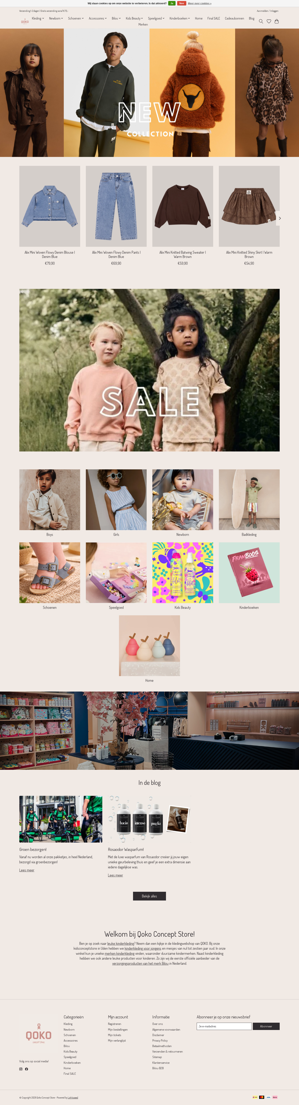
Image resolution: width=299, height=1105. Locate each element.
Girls (116, 534)
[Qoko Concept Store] (25, 21)
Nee (181, 3)
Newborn (183, 534)
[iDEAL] (255, 1098)
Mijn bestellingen (118, 1029)
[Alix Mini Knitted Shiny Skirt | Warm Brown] (249, 206)
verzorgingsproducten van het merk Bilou (140, 963)
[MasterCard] (261, 1098)
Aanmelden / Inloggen (267, 10)
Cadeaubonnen (234, 18)
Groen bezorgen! (32, 849)
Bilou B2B (158, 1068)
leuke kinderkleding (120, 943)
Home (199, 18)
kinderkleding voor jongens (143, 948)
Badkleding (249, 534)
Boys (50, 534)
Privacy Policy (160, 1040)
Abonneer (266, 1026)
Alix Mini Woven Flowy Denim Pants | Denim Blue (116, 254)
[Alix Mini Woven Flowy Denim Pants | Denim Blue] (116, 206)
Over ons (157, 1024)
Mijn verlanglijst (117, 1040)
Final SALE (213, 18)
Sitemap (157, 1057)
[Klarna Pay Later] (275, 1098)
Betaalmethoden (162, 1046)
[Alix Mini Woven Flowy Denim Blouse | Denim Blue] (49, 206)
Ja (171, 3)
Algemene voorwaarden (166, 1029)
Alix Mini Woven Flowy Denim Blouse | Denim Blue (50, 254)
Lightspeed (73, 1097)
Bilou (67, 1046)
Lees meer (26, 870)
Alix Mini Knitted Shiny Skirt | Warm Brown (249, 254)
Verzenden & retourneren (167, 1051)
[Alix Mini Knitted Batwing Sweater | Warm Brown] (182, 206)
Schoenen (50, 607)
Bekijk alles (149, 896)
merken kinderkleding (119, 953)
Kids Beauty (183, 607)
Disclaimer (158, 1035)
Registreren (114, 1024)
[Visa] (268, 1098)
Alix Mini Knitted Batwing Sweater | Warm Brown (182, 254)
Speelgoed (116, 607)
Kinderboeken (249, 607)
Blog (251, 18)
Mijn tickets (114, 1035)
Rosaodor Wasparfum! (126, 849)
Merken (143, 24)
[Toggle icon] (261, 21)
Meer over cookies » (200, 3)
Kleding (68, 1024)
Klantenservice (160, 1062)
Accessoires (70, 1040)
